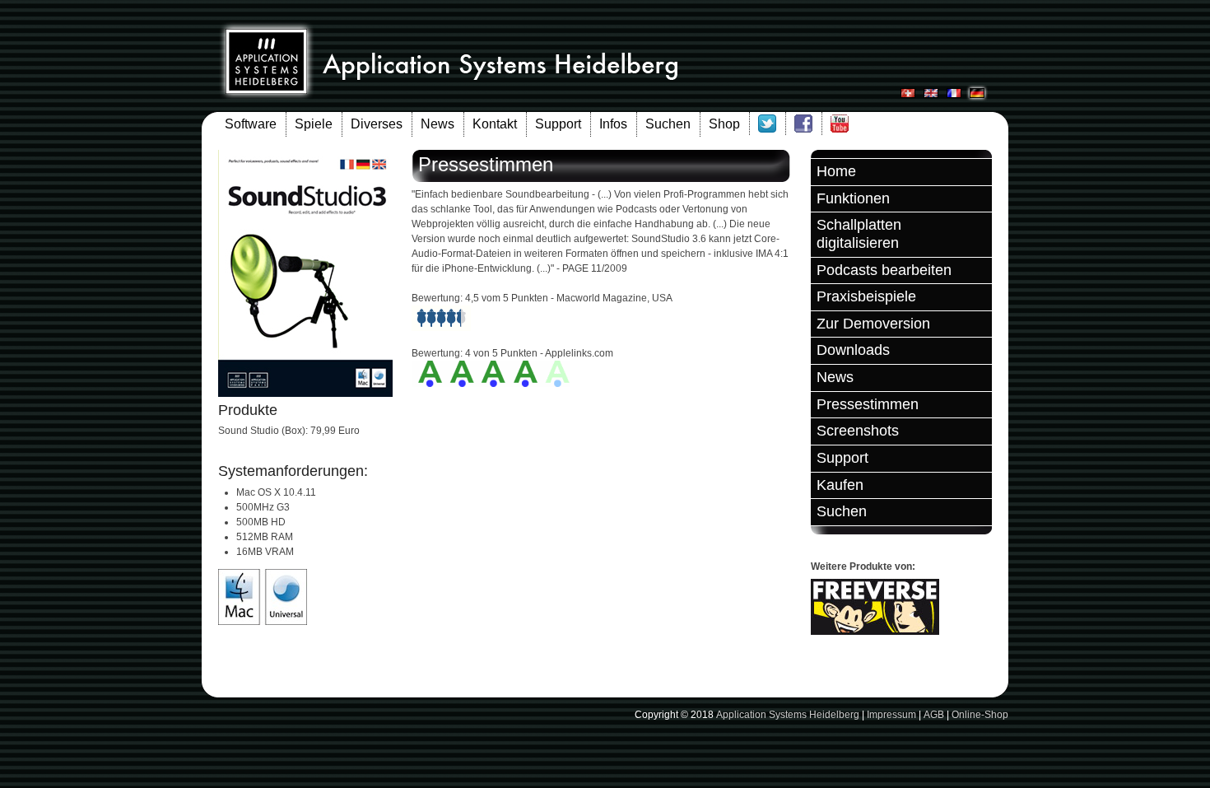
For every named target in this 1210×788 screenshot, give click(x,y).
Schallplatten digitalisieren (859, 234)
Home (836, 171)
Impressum (891, 714)
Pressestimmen (868, 404)
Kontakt (494, 124)
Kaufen (840, 485)
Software (251, 124)
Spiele (314, 124)
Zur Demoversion (873, 323)
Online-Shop (980, 714)
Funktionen (853, 198)
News (437, 124)
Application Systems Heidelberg (787, 714)
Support (558, 124)
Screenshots (858, 430)
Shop (724, 124)
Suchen (668, 124)
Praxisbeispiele (866, 296)
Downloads (853, 350)
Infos (613, 124)
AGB (934, 714)
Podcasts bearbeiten (884, 270)
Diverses (377, 124)
